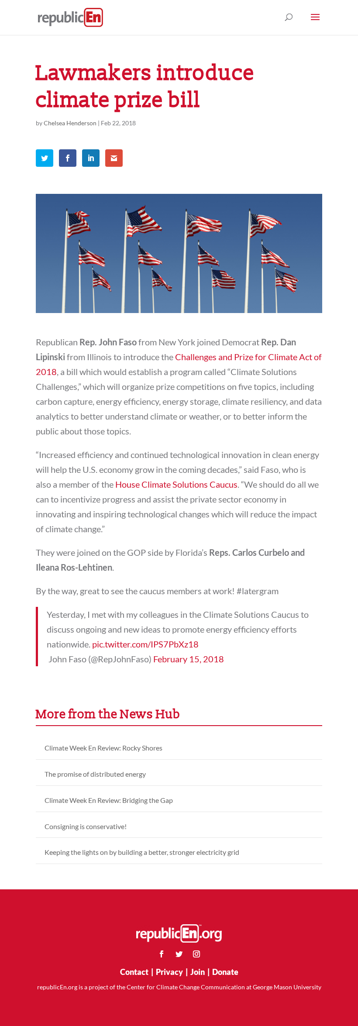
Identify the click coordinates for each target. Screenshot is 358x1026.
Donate (225, 972)
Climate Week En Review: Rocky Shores (103, 748)
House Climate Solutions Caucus (176, 484)
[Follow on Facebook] (162, 954)
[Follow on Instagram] (196, 954)
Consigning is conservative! (86, 826)
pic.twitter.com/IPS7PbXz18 (145, 644)
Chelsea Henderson (70, 123)
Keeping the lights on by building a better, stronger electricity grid (142, 852)
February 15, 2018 (188, 659)
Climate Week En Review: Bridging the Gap (109, 800)
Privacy (169, 972)
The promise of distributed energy (95, 774)
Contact (134, 972)
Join (197, 972)
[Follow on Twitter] (179, 954)
